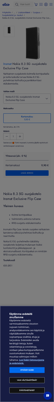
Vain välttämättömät (27, 380)
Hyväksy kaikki (27, 370)
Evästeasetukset (27, 390)
